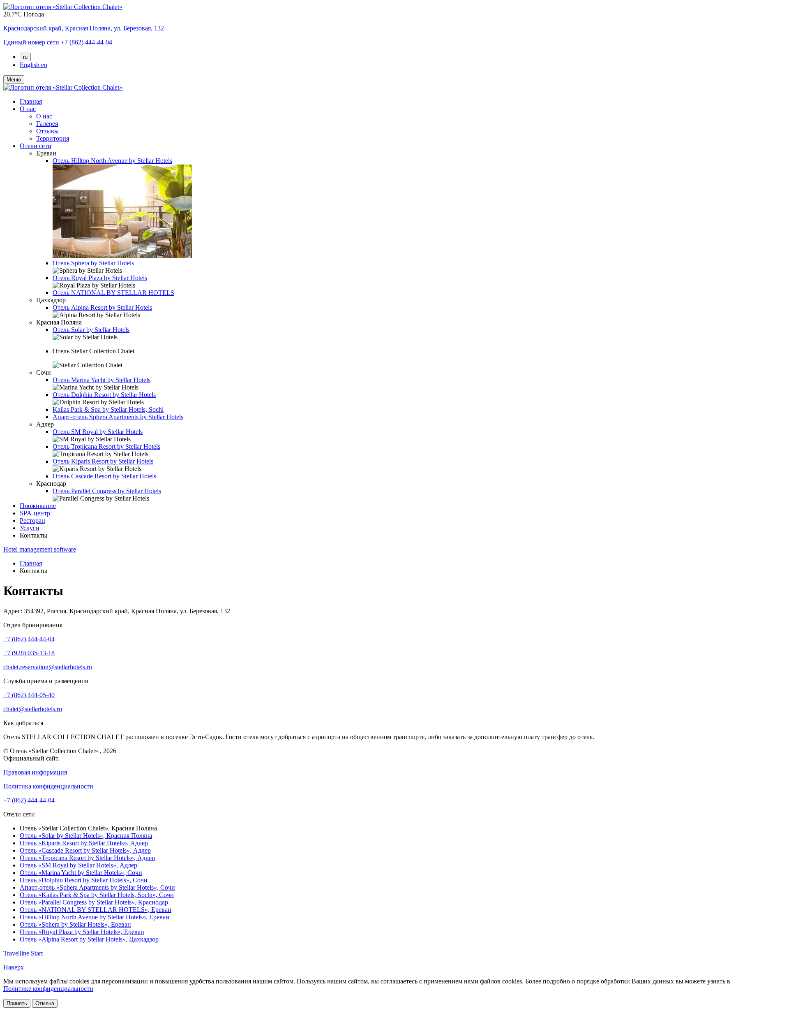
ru (25, 57)
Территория (52, 138)
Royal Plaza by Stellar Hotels (100, 277)
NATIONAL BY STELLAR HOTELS (113, 292)
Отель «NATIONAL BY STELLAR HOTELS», (95, 909)
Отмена (44, 1003)
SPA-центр (35, 513)
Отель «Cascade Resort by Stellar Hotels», (85, 850)
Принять (17, 1003)
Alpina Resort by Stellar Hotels (102, 307)
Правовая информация (35, 772)
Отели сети (35, 145)
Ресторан (32, 520)
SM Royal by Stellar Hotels (98, 431)
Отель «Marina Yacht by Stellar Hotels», (81, 872)
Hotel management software (39, 549)
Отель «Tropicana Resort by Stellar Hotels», (87, 857)
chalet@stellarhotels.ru (32, 708)
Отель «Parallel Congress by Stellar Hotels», (94, 902)
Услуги (29, 527)
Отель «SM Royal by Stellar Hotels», (78, 865)
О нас (28, 108)
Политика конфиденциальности (48, 786)
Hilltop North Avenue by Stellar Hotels (112, 160)
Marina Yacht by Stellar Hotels (101, 379)
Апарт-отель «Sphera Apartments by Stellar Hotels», (97, 887)
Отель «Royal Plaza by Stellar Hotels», (82, 931)
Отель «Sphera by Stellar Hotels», (75, 924)
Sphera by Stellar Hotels (93, 263)
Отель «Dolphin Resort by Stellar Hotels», (84, 880)
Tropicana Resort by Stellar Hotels (106, 446)
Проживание (38, 505)
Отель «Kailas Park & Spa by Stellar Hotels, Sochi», (97, 894)
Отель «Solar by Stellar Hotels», (86, 835)
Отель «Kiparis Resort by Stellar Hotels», (84, 842)
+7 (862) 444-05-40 (29, 694)
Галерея (47, 123)
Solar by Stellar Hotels (91, 329)
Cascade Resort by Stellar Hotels (104, 476)
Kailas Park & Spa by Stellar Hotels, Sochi (108, 409)
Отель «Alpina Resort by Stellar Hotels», (89, 939)
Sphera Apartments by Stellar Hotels (118, 416)
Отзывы (47, 131)
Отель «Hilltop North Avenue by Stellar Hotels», (94, 917)
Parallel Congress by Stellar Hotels (107, 490)
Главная (31, 101)
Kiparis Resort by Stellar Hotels (103, 461)
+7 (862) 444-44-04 (29, 638)
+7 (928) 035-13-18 (29, 652)
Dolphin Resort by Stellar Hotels (104, 394)
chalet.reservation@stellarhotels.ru (47, 666)
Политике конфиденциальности (48, 988)
